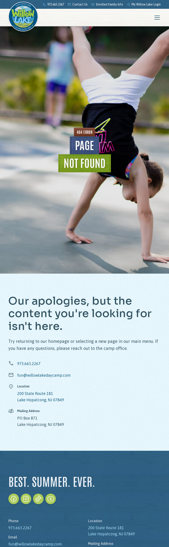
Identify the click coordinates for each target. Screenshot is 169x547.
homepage (58, 341)
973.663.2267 (28, 363)
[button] (156, 17)
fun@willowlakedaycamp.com (44, 375)
